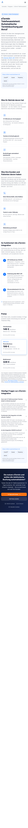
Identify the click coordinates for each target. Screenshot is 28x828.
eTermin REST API (9, 58)
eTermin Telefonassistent (20, 6)
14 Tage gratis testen (13, 494)
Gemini (5, 81)
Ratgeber (10, 6)
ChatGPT (6, 77)
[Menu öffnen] (25, 2)
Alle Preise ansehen (14, 498)
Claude (13, 77)
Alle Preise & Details (12, 380)
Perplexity (20, 77)
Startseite (4, 6)
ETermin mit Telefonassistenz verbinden (14, 381)
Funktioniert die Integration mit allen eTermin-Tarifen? (11, 416)
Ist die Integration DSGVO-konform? (11, 430)
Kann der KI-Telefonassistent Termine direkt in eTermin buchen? (12, 400)
